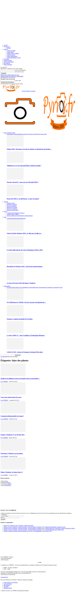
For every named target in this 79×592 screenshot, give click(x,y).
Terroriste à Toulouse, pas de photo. (12, 453)
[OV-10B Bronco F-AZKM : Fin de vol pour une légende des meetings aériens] (15, 299)
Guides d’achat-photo (14, 134)
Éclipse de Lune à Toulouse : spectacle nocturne (21, 525)
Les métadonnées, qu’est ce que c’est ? (42, 531)
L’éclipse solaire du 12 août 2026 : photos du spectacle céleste (59, 528)
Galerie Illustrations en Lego (14, 57)
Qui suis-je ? (7, 46)
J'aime (6, 481)
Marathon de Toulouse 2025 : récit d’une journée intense (24, 266)
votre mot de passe (19, 71)
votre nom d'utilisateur (20, 70)
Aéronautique (7, 286)
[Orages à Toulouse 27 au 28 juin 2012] (13, 431)
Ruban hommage (8, 64)
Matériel (9, 48)
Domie (5, 525)
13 (18, 400)
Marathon (17, 218)
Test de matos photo (42, 134)
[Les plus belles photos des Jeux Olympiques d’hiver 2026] (15, 247)
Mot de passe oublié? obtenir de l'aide (10, 75)
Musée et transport (29, 287)
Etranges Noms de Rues (13, 210)
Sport (5, 217)
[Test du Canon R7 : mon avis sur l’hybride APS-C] (15, 179)
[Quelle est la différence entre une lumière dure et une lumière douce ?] (13, 375)
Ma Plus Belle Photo (9, 61)
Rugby (24, 218)
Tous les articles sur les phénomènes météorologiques (20, 215)
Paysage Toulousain (12, 206)
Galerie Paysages (11, 55)
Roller (20, 218)
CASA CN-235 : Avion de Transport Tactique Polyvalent (25, 352)
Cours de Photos (8, 60)
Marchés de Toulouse (12, 207)
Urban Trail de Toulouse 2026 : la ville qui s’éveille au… (24, 233)
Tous (8, 134)
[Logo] (20, 130)
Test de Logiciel (33, 134)
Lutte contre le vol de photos (11, 582)
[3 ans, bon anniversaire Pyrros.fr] (13, 394)
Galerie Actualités (11, 50)
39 (16, 419)
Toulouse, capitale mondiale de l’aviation (20, 319)
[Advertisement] (39, 497)
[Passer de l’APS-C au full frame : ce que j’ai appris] (15, 195)
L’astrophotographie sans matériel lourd (54, 529)
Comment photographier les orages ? (16, 213)
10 (16, 456)
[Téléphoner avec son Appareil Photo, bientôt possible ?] (15, 162)
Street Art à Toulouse (12, 208)
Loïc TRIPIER (4, 381)
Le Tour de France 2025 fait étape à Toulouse (21, 283)
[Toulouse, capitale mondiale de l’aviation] (15, 316)
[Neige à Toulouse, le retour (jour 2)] (13, 469)
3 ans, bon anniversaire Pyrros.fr (11, 397)
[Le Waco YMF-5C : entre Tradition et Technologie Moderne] (15, 332)
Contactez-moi (4, 577)
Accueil (5, 45)
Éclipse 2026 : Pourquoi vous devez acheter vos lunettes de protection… (29, 149)
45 (16, 437)
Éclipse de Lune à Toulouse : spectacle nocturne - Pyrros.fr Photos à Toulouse (23, 527)
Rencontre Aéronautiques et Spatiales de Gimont (45, 287)
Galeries (6, 49)
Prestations (6, 59)
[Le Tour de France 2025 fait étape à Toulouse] (15, 280)
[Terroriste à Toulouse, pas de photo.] (13, 450)
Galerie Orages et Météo (13, 53)
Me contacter (7, 63)
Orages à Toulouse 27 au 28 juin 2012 (13, 434)
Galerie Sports (10, 52)
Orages (5, 211)
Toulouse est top (11, 203)
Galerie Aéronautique (12, 56)
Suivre (8, 482)
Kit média (6, 586)
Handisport (12, 218)
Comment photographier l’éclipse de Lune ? (55, 527)
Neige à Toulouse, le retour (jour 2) (12, 472)
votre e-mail (18, 80)
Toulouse (6, 201)
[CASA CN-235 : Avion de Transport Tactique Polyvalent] (15, 349)
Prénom (3, 517)
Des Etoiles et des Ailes (19, 287)
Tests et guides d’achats (9, 132)
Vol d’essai (59, 287)
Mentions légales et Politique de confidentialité (12, 76)
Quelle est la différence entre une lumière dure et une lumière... (20, 378)
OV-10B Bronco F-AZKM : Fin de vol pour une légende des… (26, 302)
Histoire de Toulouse (12, 204)
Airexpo (11, 287)
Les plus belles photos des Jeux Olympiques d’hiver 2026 (25, 250)
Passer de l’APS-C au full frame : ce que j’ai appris (23, 199)
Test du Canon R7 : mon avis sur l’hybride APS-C (22, 182)
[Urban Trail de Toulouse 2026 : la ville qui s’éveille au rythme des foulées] (15, 230)
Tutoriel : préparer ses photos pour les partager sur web (17, 531)
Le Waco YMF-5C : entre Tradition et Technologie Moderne (26, 335)
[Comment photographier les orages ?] (13, 413)
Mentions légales (8, 588)
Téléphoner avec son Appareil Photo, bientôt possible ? (24, 165)
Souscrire (8, 485)
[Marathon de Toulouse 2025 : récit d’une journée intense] (15, 263)
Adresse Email (5, 516)
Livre (28, 134)
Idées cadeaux (23, 134)
